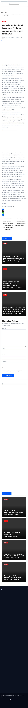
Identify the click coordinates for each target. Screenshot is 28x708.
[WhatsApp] (14, 213)
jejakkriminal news (10, 37)
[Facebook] (14, 209)
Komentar (4, 328)
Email (3, 355)
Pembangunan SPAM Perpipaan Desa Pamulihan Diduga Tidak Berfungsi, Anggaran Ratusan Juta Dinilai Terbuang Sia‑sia (14, 579)
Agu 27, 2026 (18, 313)
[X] (14, 211)
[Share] (14, 215)
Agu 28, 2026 (18, 261)
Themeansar (3, 697)
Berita (4, 21)
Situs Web (4, 361)
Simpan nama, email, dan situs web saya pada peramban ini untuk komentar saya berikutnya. (12, 370)
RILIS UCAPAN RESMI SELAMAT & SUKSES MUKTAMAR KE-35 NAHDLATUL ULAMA (11, 284)
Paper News (19, 695)
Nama (3, 348)
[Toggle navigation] (3, 4)
